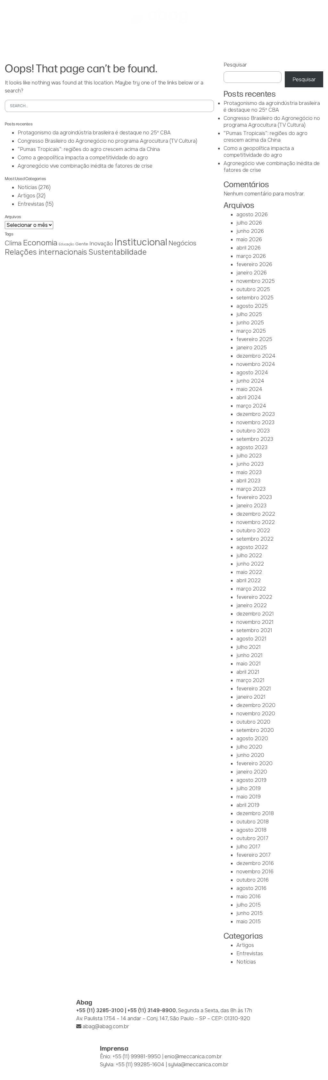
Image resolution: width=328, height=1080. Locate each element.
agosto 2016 (251, 888)
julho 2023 (249, 455)
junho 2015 (249, 913)
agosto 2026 (252, 214)
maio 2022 (249, 572)
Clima (13, 243)
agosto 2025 (252, 306)
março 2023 (251, 489)
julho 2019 (248, 788)
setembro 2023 (254, 439)
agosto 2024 (252, 372)
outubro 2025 (253, 289)
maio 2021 (248, 663)
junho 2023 (250, 464)
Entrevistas (31, 204)
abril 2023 (248, 480)
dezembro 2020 (255, 705)
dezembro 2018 (255, 813)
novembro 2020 (255, 713)
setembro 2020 (255, 730)
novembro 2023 (255, 422)
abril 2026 (248, 247)
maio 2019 (248, 796)
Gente (81, 244)
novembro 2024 (255, 364)
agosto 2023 (251, 447)
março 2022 (251, 588)
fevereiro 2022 (254, 597)
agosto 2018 (251, 830)
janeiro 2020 (251, 771)
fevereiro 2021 (253, 688)
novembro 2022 (255, 522)
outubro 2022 (253, 530)
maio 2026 (249, 239)
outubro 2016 (252, 880)
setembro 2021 (254, 630)
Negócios (182, 243)
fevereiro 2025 (254, 339)
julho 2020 (249, 746)
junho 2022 (250, 563)
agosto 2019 (251, 780)
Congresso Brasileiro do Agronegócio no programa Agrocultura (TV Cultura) (107, 141)
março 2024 (251, 405)
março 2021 (250, 680)
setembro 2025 (255, 297)
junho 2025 (250, 322)
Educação (66, 244)
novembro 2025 (255, 281)
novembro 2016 (255, 871)
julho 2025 (249, 314)
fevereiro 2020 (254, 763)
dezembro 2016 (255, 863)
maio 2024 (249, 389)
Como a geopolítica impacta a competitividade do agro (83, 157)
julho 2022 (249, 555)
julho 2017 (248, 846)
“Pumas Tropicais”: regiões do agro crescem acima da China (89, 149)
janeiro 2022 (251, 605)
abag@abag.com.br (106, 1026)
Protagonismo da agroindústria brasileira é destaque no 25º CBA (94, 132)
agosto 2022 (252, 547)
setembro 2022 (255, 539)
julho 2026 (249, 222)
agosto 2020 (252, 738)
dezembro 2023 (255, 414)
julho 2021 (248, 647)
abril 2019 (247, 805)
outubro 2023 (253, 430)
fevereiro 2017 (253, 855)
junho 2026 (250, 231)
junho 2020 (250, 755)
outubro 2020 (253, 722)
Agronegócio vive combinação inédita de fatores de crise (85, 166)
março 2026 (251, 256)
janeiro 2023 (251, 505)
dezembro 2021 (255, 613)
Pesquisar (235, 64)
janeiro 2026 (251, 272)
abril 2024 (248, 397)
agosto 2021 (251, 638)
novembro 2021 (255, 622)
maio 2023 (249, 472)
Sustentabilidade (117, 252)
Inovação (101, 243)
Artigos (26, 195)
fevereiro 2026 (254, 264)
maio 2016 (248, 896)
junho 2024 (250, 380)
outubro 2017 (252, 838)
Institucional (140, 242)
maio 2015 (248, 921)
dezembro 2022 (255, 514)
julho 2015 (248, 904)
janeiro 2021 (251, 697)
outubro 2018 (252, 821)
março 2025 (251, 331)
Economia (40, 243)
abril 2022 (248, 580)
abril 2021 (247, 672)
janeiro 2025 (251, 347)
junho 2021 (249, 655)
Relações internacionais (46, 252)
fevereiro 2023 (254, 497)
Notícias (27, 187)
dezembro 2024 (255, 356)
